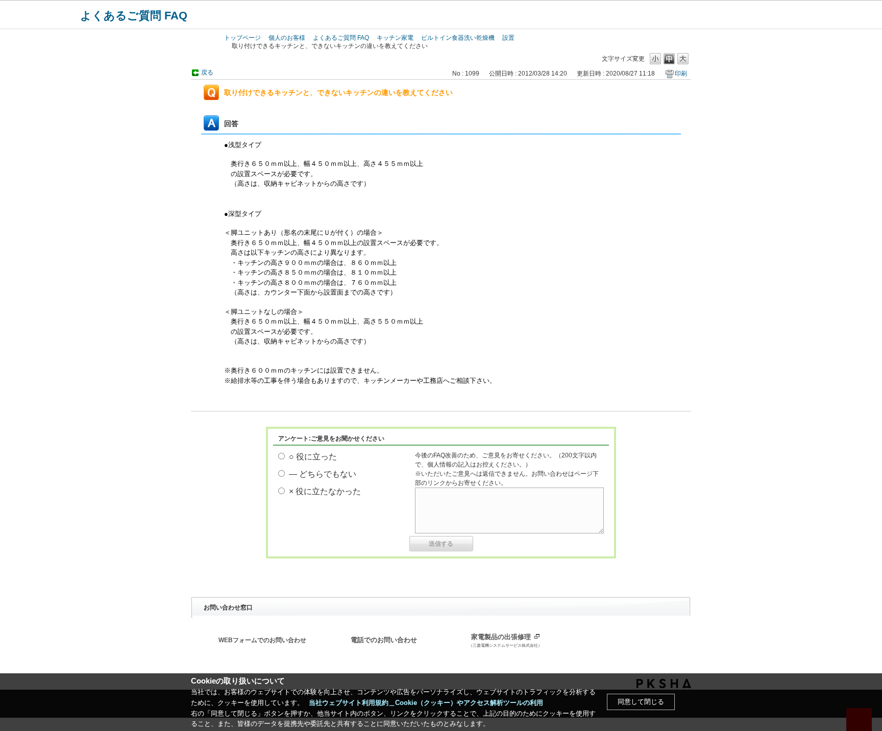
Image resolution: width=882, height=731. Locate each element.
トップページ (242, 37)
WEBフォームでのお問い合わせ (262, 640)
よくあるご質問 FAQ (133, 15)
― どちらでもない (322, 474)
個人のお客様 (286, 37)
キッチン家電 (395, 37)
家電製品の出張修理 (505, 640)
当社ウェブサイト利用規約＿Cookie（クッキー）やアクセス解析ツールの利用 (426, 702)
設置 (508, 37)
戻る (207, 72)
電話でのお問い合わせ (384, 640)
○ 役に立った (313, 456)
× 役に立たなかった (325, 491)
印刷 (681, 73)
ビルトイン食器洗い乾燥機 (458, 37)
